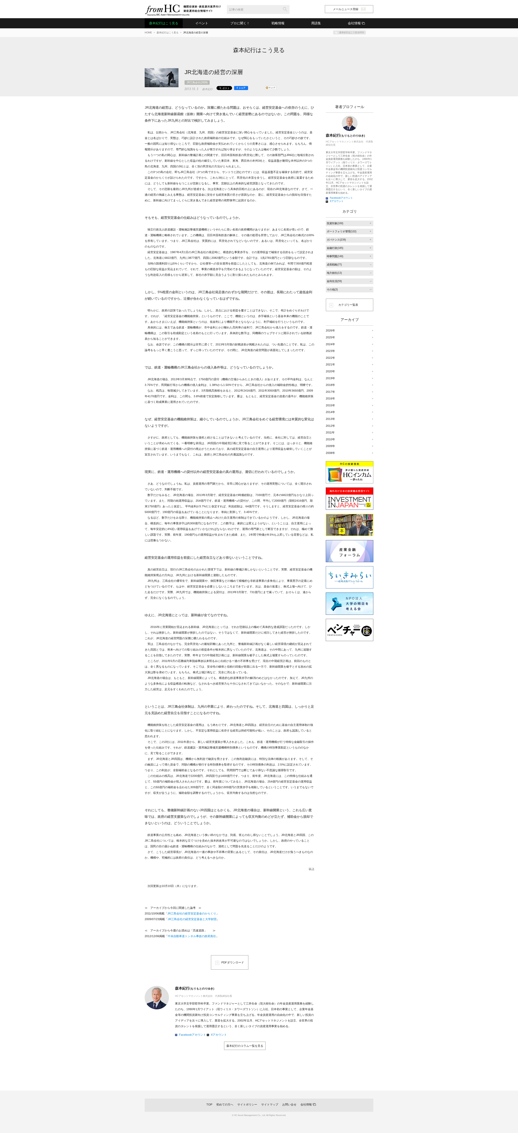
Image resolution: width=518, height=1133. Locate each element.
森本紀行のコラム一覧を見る (244, 1045)
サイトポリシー (247, 1104)
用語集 (316, 23)
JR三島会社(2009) (197, 82)
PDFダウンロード (232, 962)
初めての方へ (224, 1104)
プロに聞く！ (240, 23)
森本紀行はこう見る (163, 23)
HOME (148, 32)
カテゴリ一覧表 (348, 304)
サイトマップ (269, 1104)
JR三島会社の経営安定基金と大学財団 (192, 919)
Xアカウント (219, 1034)
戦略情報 (278, 23)
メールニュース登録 (345, 9)
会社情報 (306, 1104)
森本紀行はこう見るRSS (351, 32)
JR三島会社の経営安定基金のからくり (191, 913)
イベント (201, 23)
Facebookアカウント (192, 1034)
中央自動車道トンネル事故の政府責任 (192, 936)
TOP (209, 1104)
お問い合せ (289, 1104)
